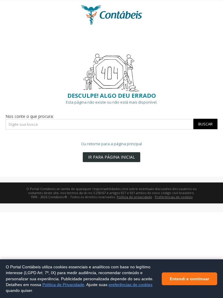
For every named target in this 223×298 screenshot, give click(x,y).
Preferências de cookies (174, 197)
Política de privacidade (134, 197)
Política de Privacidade (63, 284)
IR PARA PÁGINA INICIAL (111, 157)
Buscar (205, 124)
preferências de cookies (130, 284)
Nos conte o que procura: (30, 116)
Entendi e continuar (189, 278)
